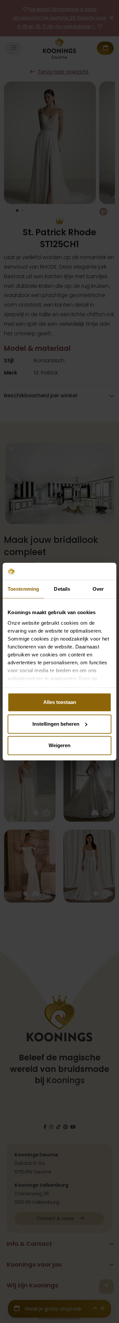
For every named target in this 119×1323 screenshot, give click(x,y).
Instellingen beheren (55, 724)
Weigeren (59, 745)
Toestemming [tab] (23, 589)
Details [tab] (62, 589)
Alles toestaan (59, 702)
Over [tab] (98, 589)
